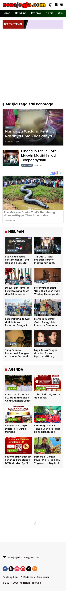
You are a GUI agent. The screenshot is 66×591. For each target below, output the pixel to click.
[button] (51, 5)
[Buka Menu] (56, 5)
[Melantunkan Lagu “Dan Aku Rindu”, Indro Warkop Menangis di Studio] (47, 276)
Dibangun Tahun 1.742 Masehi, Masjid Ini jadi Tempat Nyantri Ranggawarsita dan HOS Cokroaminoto (41, 160)
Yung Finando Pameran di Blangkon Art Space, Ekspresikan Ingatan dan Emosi (18, 353)
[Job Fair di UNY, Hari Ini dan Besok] (47, 383)
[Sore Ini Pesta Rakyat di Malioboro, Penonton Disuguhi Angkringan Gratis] (18, 307)
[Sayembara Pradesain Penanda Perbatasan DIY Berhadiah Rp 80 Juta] (18, 445)
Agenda (12, 388)
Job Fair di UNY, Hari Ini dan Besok (47, 396)
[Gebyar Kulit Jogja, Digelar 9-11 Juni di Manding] (18, 414)
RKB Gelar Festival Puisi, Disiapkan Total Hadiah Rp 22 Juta (17, 260)
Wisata (9, 127)
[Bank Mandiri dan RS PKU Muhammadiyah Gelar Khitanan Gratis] (18, 383)
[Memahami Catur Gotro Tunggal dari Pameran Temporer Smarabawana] (47, 307)
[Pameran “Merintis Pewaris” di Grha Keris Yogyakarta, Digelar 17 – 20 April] (47, 445)
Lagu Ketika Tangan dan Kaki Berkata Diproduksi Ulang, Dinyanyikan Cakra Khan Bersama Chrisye (47, 353)
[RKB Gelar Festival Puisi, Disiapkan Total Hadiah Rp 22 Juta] (18, 245)
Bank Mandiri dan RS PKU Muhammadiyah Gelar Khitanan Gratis (18, 397)
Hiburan (12, 250)
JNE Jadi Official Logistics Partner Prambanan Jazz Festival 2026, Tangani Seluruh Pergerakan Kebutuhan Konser (47, 260)
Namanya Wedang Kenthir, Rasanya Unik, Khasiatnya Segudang (29, 134)
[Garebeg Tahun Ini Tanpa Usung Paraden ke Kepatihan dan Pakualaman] (47, 414)
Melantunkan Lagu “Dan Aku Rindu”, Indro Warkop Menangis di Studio (47, 291)
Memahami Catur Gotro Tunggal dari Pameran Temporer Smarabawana (45, 322)
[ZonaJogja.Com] (24, 4)
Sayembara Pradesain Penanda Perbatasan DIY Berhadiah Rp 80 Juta (18, 460)
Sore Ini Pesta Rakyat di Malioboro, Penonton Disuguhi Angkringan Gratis (17, 322)
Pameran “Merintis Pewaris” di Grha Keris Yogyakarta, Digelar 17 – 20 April (47, 460)
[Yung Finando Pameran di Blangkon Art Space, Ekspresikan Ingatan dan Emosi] (18, 338)
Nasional (27, 165)
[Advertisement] (33, 65)
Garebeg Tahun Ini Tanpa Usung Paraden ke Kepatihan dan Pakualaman (47, 429)
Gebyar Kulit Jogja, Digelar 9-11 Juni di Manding (16, 428)
